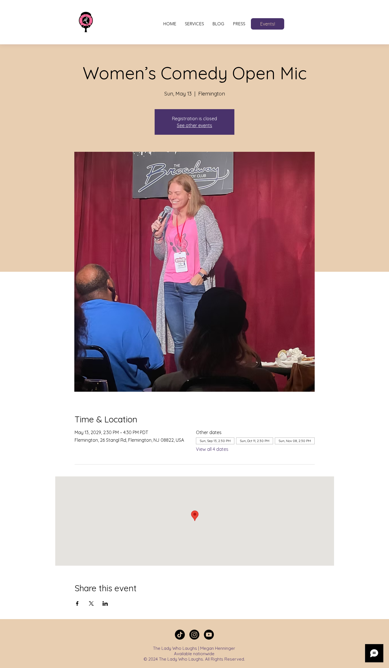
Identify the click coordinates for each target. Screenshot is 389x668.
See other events (194, 125)
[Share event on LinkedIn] (105, 603)
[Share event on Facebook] (77, 603)
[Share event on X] (91, 603)
